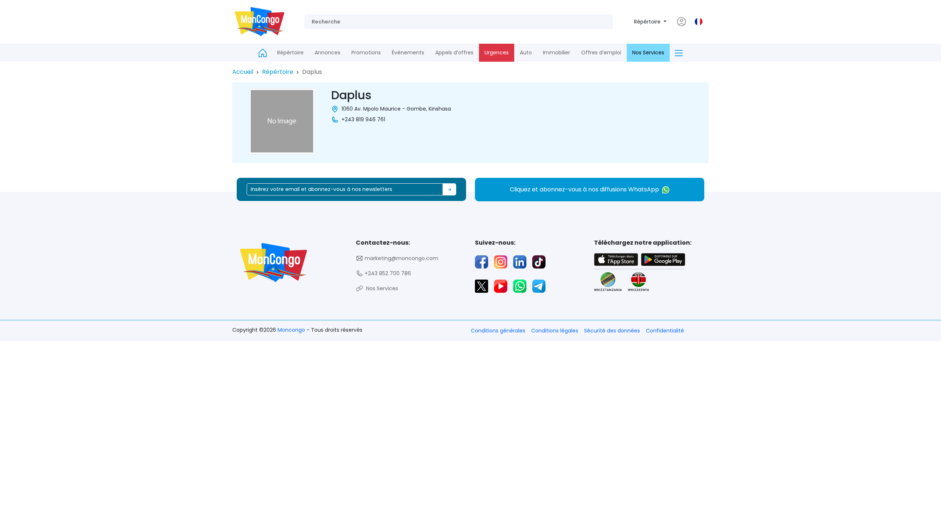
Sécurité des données (612, 330)
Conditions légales (554, 330)
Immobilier (556, 52)
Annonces (327, 52)
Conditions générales (498, 330)
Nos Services (648, 52)
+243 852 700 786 (387, 273)
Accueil (242, 72)
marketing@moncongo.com (400, 258)
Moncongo (292, 330)
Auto (526, 52)
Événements (408, 52)
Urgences (496, 52)
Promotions (366, 52)
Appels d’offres (454, 52)
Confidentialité (665, 330)
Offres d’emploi (601, 52)
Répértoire (648, 21)
